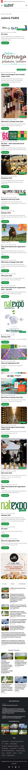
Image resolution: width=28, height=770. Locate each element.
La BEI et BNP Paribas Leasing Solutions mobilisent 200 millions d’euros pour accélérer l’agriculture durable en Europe (18, 614)
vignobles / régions (10, 755)
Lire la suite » (5, 42)
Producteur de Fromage (20, 750)
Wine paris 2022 (6, 276)
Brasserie (6, 743)
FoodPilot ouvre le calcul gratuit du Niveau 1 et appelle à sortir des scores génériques (18, 606)
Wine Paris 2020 (6, 473)
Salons (3, 753)
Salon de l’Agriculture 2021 (10, 363)
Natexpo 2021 (5, 337)
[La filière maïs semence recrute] (5, 590)
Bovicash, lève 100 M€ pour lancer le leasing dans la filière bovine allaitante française (17, 627)
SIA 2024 (20, 753)
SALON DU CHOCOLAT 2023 (10, 199)
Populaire (4, 583)
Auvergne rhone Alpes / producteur (17, 741)
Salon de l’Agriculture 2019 (10, 541)
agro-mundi (4, 32)
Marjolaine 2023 (6, 178)
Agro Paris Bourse (5, 741)
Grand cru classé (13, 748)
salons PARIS (8, 753)
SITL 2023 (4, 529)
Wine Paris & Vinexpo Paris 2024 (12, 121)
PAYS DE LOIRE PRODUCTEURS (8, 750)
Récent (12, 583)
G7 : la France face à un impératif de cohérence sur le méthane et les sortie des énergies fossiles (18, 621)
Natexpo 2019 (5, 515)
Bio (2, 743)
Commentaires (22, 583)
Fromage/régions (5, 748)
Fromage (22, 746)
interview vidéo (21, 748)
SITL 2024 (4, 34)
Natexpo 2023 (6, 213)
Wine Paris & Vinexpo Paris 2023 (12, 262)
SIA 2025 (3, 755)
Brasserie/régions (13, 743)
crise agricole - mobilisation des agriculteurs (10, 746)
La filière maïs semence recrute (18, 588)
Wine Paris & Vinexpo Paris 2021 (12, 397)
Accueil (3, 13)
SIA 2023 (15, 753)
